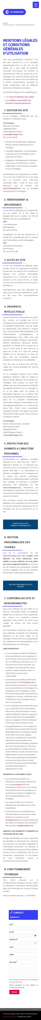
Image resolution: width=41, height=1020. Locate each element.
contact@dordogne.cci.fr (13, 134)
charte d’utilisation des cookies (21, 97)
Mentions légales (32, 1014)
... (3, 1009)
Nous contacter (21, 1014)
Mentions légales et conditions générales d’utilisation (20, 47)
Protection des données (10, 1016)
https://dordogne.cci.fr (12, 188)
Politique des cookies (24, 1016)
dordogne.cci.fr (28, 682)
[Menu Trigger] (36, 5)
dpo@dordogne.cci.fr (25, 826)
